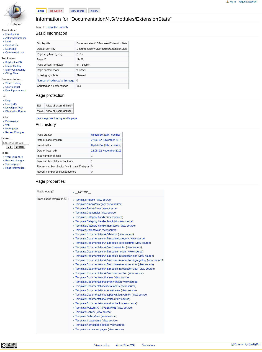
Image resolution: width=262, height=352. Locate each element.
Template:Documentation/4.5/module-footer (100, 247)
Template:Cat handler (87, 212)
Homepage (11, 128)
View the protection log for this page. (57, 118)
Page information (15, 168)
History (94, 10)
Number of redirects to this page (55, 80)
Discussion (56, 10)
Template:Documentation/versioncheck (98, 303)
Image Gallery (13, 66)
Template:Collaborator (88, 229)
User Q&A (11, 104)
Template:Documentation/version (94, 298)
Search (5, 138)
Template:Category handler (91, 217)
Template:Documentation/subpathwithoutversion (103, 294)
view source (104, 199)
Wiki (7, 125)
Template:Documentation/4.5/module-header (101, 251)
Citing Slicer (12, 73)
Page (41, 10)
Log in (233, 1)
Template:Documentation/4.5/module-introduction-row (106, 264)
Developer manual (15, 90)
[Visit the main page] (16, 14)
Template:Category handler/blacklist (96, 221)
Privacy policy (101, 345)
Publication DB (13, 62)
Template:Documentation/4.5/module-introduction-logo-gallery (110, 260)
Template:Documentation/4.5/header (96, 234)
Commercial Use (14, 52)
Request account (248, 1)
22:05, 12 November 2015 (106, 139)
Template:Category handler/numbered (97, 225)
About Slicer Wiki (125, 345)
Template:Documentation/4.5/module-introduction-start (106, 268)
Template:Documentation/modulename (97, 290)
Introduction (12, 34)
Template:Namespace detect (92, 324)
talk (107, 134)
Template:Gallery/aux (87, 316)
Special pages (13, 164)
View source (77, 10)
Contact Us (11, 45)
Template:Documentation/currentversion (98, 281)
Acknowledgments (15, 38)
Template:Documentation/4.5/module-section (101, 273)
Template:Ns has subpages (91, 329)
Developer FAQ (14, 107)
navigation (52, 27)
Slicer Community (15, 69)
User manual (12, 87)
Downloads (11, 121)
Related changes (14, 160)
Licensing (10, 49)
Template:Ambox (85, 199)
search (64, 27)
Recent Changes (14, 132)
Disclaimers (148, 345)
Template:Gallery (85, 311)
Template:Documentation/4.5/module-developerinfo (104, 242)
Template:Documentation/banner (94, 277)
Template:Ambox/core (88, 208)
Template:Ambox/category (90, 203)
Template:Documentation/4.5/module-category (102, 238)
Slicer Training (13, 83)
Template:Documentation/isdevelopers (97, 285)
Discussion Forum (15, 111)
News (8, 41)
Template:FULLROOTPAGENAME (95, 307)
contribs (115, 134)
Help (8, 100)
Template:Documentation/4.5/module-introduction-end (106, 255)
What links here (14, 156)
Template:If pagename (88, 320)
